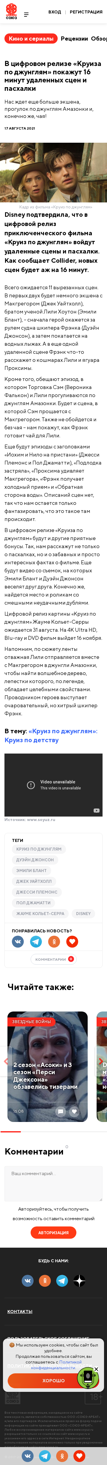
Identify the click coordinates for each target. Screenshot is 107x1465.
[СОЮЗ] (12, 1393)
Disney (83, 913)
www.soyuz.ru (41, 819)
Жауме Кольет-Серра (40, 913)
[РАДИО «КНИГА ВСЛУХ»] (88, 1377)
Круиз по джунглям (39, 849)
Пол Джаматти (33, 903)
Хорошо (54, 1380)
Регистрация (86, 12)
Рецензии (74, 38)
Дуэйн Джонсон (35, 860)
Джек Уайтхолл (34, 881)
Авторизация (53, 1233)
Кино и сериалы (31, 38)
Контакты (19, 1311)
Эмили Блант (31, 870)
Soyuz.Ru (11, 11)
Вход (54, 12)
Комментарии (54, 959)
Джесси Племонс (36, 892)
